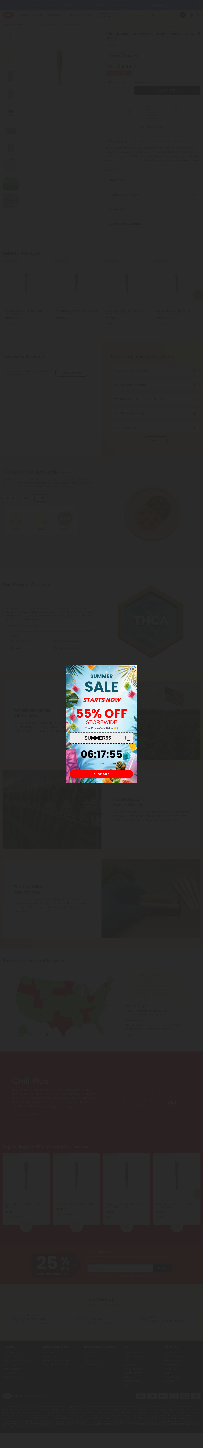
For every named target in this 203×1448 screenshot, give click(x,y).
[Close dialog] (133, 669)
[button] (101, 738)
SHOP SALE (101, 774)
